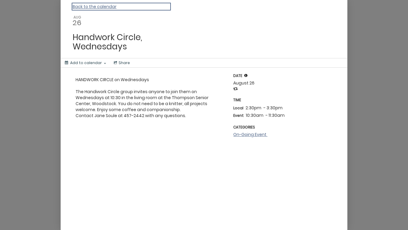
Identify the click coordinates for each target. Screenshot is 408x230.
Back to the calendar (94, 7)
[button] (245, 75)
